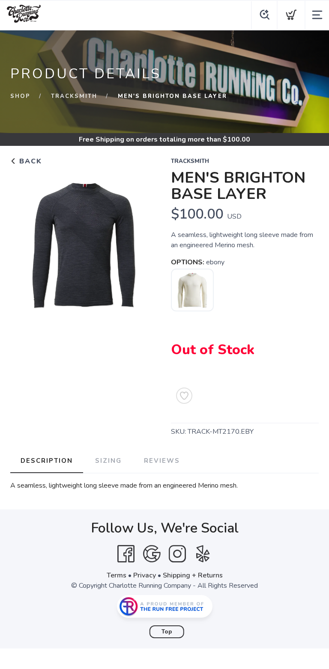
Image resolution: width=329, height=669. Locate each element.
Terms (116, 575)
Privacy (144, 575)
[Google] (151, 554)
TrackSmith (74, 96)
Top (167, 632)
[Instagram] (177, 554)
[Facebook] (126, 554)
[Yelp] (203, 554)
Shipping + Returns (193, 575)
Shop (20, 96)
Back (29, 161)
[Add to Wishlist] (184, 396)
